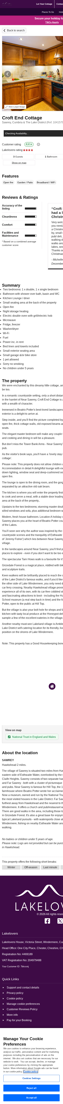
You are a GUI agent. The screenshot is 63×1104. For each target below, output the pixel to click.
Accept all (31, 1097)
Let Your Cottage (44, 4)
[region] (31, 1066)
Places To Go (48, 12)
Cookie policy (31, 1071)
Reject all (31, 1088)
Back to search (16, 30)
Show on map (19, 162)
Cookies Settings (31, 1078)
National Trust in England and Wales (34, 736)
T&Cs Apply (52, 22)
